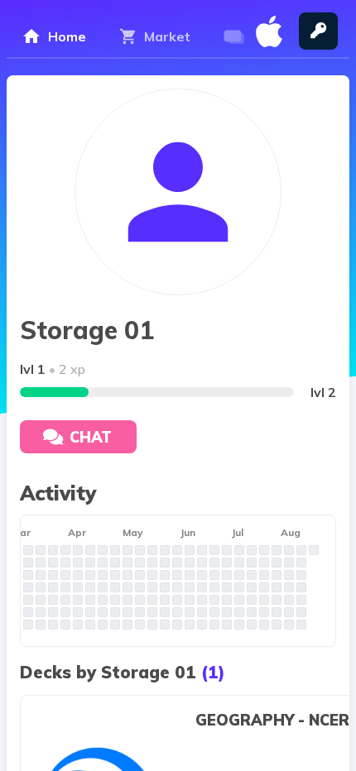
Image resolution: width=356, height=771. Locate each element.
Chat (91, 437)
